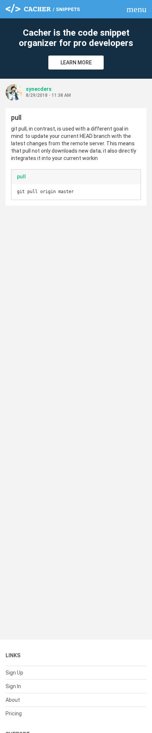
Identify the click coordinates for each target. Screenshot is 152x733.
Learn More (76, 62)
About (13, 700)
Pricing (14, 713)
